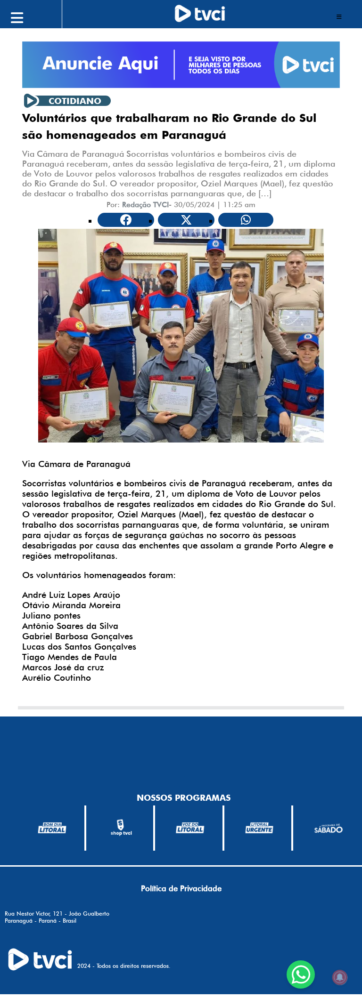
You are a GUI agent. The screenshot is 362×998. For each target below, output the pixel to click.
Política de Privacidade (181, 888)
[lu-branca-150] (259, 827)
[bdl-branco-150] (52, 827)
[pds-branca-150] (328, 828)
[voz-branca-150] (190, 827)
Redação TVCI (145, 204)
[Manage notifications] (339, 977)
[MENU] (38, 16)
